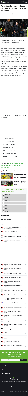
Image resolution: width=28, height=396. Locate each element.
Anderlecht (8, 195)
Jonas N (2, 16)
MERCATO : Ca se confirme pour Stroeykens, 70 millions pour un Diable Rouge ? (12, 165)
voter (17, 16)
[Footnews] (14, 378)
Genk (6, 205)
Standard (7, 203)
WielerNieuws (24, 391)
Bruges (7, 197)
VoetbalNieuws (18, 391)
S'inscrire (23, 360)
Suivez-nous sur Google (7, 14)
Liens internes (5, 373)
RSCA (7, 215)
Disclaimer (11, 391)
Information (5, 370)
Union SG (7, 200)
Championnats (5, 366)
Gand (6, 208)
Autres (7, 211)
